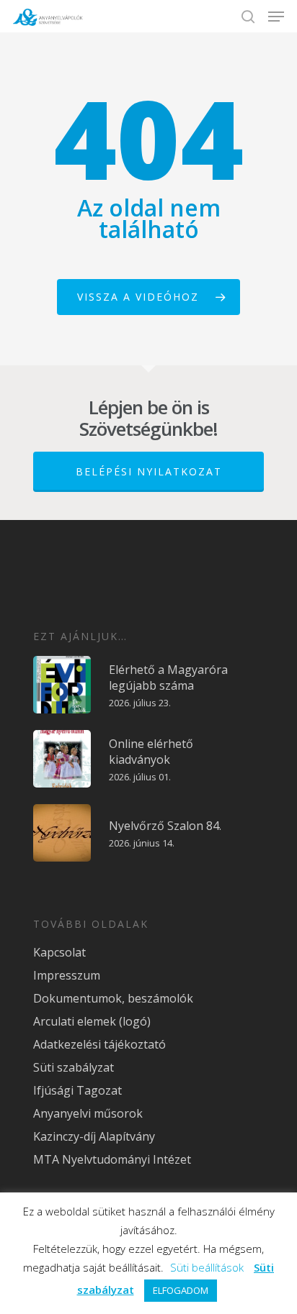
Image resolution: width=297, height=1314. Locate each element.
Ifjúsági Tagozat (77, 1090)
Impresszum (66, 975)
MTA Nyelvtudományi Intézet (112, 1159)
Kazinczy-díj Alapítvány (94, 1136)
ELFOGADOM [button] (180, 1290)
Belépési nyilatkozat (149, 471)
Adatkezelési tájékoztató (99, 1044)
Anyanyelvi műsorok (88, 1113)
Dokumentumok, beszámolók (113, 998)
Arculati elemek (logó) (92, 1021)
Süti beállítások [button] (207, 1267)
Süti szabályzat (73, 1067)
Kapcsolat (59, 952)
